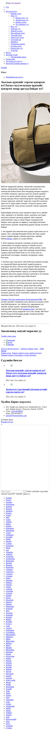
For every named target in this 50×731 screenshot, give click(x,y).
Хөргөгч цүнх (16, 31)
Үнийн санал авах (8, 336)
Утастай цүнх (16, 35)
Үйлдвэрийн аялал (18, 57)
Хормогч (14, 42)
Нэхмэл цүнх (21, 22)
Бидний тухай (11, 55)
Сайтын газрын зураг (29, 349)
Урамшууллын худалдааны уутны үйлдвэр (18, 355)
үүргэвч (9, 239)
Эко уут (14, 16)
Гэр (7, 7)
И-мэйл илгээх (7, 422)
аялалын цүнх (28, 309)
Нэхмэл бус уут (22, 18)
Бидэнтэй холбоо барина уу (17, 63)
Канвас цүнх (16, 14)
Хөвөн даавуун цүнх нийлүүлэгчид (27, 353)
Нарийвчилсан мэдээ (14, 77)
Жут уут (14, 27)
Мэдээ (8, 53)
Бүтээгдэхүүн (11, 11)
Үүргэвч (14, 50)
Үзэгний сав (16, 40)
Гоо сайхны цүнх (18, 33)
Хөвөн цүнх (6, 353)
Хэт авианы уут (22, 24)
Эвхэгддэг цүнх (17, 37)
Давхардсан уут (22, 20)
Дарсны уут (15, 29)
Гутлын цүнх (16, 46)
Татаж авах (10, 59)
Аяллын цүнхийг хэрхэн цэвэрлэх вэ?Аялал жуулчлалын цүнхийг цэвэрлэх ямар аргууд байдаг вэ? (26, 373)
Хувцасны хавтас (18, 44)
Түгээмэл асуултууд (14, 61)
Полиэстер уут (17, 48)
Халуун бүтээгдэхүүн (10, 349)
